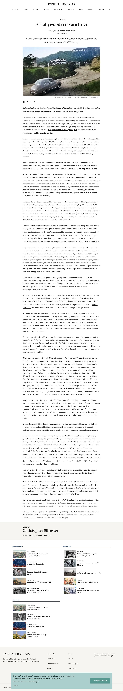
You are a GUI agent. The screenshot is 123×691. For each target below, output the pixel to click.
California (35, 174)
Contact (90, 9)
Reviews (46, 9)
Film (65, 33)
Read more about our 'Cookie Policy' (25, 682)
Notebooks (15, 9)
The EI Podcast (58, 9)
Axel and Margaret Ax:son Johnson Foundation (104, 655)
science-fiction (33, 435)
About (81, 9)
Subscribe (101, 9)
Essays (26, 9)
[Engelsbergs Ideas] (61, 4)
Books (62, 33)
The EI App (71, 9)
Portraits (36, 9)
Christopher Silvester (66, 31)
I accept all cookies (100, 681)
